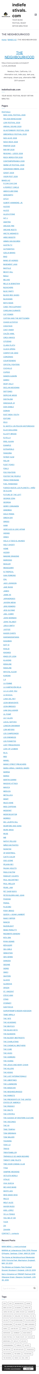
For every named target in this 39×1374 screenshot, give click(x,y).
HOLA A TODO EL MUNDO (14, 541)
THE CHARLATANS (11, 1042)
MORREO (7, 818)
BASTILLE (7, 268)
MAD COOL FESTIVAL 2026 (14, 115)
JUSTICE (6, 629)
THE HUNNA (8, 1061)
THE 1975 (7, 1018)
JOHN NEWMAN (9, 618)
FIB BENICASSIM (7, 1324)
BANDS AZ (6, 180)
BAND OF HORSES (10, 260)
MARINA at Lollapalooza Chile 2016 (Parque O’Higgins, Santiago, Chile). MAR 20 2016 (19, 1251)
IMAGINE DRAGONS (11, 556)
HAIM (5, 525)
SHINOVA (7, 961)
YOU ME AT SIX (9, 1218)
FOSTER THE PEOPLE (12, 476)
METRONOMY (6, 1332)
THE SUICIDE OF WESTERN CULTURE (18, 1118)
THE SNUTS (8, 1110)
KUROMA (7, 676)
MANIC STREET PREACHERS (14, 764)
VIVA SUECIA (8, 1183)
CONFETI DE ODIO (10, 353)
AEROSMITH (8, 195)
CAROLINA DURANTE (12, 310)
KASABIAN (7, 641)
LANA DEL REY (9, 699)
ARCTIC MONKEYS (10, 233)
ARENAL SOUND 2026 (12, 126)
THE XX (6, 1125)
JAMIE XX (7, 595)
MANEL (6, 760)
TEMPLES (18, 1345)
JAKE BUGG (8, 587)
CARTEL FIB (27, 1307)
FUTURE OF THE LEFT (12, 495)
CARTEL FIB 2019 (19, 1311)
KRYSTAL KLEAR (10, 672)
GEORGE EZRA (9, 498)
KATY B (6, 645)
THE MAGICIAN (9, 1088)
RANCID (6, 922)
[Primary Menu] (35, 14)
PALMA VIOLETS (10, 868)
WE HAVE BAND (9, 1187)
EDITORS (7, 418)
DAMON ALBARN (10, 376)
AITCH (6, 199)
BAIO (5, 257)
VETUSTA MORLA (10, 1176)
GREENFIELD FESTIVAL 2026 (15, 134)
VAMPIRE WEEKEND (11, 1172)
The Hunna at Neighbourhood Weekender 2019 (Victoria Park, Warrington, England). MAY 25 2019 (18, 1260)
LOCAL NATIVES (10, 722)
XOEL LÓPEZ (8, 1210)
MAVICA (6, 787)
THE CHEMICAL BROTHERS (14, 1045)
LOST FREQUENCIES (11, 745)
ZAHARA (6, 1229)
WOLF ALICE (8, 1202)
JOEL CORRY (8, 614)
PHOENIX (7, 899)
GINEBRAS (7, 510)
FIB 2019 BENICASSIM (17, 1320)
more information (16, 1369)
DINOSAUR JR (9, 403)
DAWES (6, 380)
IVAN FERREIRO (9, 575)
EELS (5, 422)
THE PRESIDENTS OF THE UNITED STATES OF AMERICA (17, 1100)
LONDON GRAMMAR (11, 726)
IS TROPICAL (8, 572)
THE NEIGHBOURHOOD (12, 1092)
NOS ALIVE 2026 (10, 138)
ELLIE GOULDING (10, 430)
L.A (4, 679)
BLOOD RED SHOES (11, 295)
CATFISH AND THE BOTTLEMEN (16, 318)
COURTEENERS (9, 361)
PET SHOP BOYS (10, 891)
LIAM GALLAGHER (10, 710)
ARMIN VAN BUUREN (11, 241)
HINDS (6, 537)
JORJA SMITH (9, 626)
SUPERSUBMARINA (8, 1345)
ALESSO (6, 206)
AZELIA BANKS (9, 253)
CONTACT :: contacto (10, 1233)
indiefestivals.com (19, 10)
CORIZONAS (8, 357)
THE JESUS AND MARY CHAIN (15, 1065)
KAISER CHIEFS (9, 633)
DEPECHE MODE (10, 395)
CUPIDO (6, 372)
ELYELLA (7, 438)
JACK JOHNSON (10, 583)
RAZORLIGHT (8, 926)
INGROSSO (7, 560)
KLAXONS (7, 660)
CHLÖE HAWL (9, 334)
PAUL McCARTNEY (11, 880)
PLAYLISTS (30, 1337)
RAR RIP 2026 (8, 150)
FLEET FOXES (8, 465)
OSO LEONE (8, 860)
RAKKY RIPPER (9, 918)
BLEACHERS (8, 287)
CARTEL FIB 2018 (7, 1311)
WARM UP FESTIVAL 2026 (13, 165)
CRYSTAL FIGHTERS (11, 364)
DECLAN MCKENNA (11, 387)
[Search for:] (19, 1288)
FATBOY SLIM (8, 457)
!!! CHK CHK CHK (10, 183)
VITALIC (6, 1179)
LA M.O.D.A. (8, 695)
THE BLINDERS (9, 1034)
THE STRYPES (9, 1114)
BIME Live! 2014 (7, 1307)
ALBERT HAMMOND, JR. (13, 203)
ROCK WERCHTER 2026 (13, 157)
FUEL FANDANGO (10, 484)
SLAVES (6, 980)
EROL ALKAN (8, 441)
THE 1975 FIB (6, 1349)
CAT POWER (8, 314)
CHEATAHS (7, 326)
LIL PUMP (7, 714)
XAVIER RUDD (9, 1206)
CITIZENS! (7, 341)
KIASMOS (7, 652)
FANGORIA (7, 453)
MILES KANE (8, 803)
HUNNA (5, 1328)
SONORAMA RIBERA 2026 (13, 169)
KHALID (6, 649)
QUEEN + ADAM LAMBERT (14, 914)
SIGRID (6, 968)
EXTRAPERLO (8, 449)
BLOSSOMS (7, 299)
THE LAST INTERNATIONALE (15, 1076)
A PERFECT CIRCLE (11, 187)
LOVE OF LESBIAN (10, 749)
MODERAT (7, 810)
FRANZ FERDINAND (11, 480)
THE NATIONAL (28, 1353)
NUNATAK (7, 849)
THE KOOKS (8, 1072)
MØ (4, 837)
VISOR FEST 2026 (10, 176)
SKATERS (7, 976)
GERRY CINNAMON (11, 506)
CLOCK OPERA (9, 349)
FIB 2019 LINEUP (30, 1320)
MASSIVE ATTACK (10, 783)
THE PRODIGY (9, 1106)
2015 (10, 1303)
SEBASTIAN (8, 953)
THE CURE (7, 1049)
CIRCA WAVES (9, 337)
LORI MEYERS (8, 730)
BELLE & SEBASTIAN (11, 284)
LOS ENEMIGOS (9, 737)
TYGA (5, 1168)
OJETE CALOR (9, 857)
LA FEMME (7, 683)
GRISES (6, 521)
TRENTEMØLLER (10, 1152)
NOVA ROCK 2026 (10, 142)
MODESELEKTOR (10, 814)
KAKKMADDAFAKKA (11, 637)
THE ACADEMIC (9, 1022)
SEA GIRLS (7, 949)
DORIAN (6, 411)
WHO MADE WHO (10, 1195)
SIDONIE (6, 965)
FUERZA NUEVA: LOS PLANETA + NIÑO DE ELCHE (19, 489)
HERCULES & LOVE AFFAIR (14, 529)
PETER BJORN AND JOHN (13, 895)
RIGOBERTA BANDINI (11, 934)
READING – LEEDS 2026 (13, 153)
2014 (4, 1303)
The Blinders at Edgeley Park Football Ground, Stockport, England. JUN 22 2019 (19, 1268)
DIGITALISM (8, 399)
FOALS (6, 468)
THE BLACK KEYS (10, 1030)
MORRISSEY (17, 1332)
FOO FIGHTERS (9, 472)
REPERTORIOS (7, 1341)
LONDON (24, 1328)
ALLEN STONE (9, 214)
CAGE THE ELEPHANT (12, 307)
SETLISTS (23, 1341)
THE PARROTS (9, 1095)
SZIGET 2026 (8, 173)
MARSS (6, 776)
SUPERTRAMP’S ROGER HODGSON (17, 1011)
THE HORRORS (9, 1057)
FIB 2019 (5, 1320)
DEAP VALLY (8, 384)
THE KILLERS (8, 1068)
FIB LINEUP (18, 1324)
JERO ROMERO (9, 606)
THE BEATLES (9, 1026)
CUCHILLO (7, 368)
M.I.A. (5, 753)
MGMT (6, 799)
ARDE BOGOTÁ (9, 237)
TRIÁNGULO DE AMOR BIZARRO (16, 1156)
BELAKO (6, 280)
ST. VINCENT (8, 991)
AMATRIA (7, 222)
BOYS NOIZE (8, 303)
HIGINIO (6, 533)
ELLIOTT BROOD (10, 434)
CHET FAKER (8, 330)
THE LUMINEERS (10, 1084)
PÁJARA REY (8, 864)
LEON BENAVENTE (10, 703)
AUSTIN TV (7, 245)
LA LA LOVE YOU (10, 691)
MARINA (6, 772)
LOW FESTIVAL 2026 (11, 123)
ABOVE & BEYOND (10, 191)
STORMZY (7, 1003)
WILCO (6, 1199)
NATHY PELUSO (9, 841)
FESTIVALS (6, 112)
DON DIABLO (8, 407)
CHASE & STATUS (10, 322)
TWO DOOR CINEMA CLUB (14, 1164)
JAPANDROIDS (9, 599)
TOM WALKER (8, 1137)
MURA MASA (8, 830)
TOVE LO (7, 1145)
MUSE (5, 834)
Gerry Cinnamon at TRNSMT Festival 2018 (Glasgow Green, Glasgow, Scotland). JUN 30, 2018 (19, 1277)
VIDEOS (16, 1358)
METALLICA (8, 795)
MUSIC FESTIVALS (8, 1337)
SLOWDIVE (7, 984)
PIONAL (6, 903)
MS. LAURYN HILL (10, 822)
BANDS (28, 1303)
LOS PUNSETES (9, 741)
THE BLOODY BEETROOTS (14, 1038)
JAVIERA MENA (9, 602)
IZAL (5, 579)
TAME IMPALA (9, 1015)
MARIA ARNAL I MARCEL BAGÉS (16, 768)
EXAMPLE (7, 445)
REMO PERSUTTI (10, 930)
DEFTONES (7, 391)
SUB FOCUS (8, 1007)
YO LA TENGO (9, 1214)
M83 (5, 757)
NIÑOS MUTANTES (10, 845)
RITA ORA (7, 938)
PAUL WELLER (9, 884)
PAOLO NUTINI (9, 872)
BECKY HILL (8, 272)
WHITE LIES (8, 1191)
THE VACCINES (9, 1122)
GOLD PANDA (8, 514)
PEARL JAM (8, 887)
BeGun (6, 276)
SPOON (6, 988)
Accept (28, 1369)
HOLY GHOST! (9, 545)
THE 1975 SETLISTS (19, 1349)
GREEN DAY (8, 518)
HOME (5, 549)
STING (5, 999)
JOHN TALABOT (9, 622)
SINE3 (5, 972)
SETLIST (16, 1341)
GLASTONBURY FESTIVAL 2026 (16, 130)
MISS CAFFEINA (9, 807)
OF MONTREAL (9, 853)
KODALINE (7, 664)
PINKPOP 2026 (9, 146)
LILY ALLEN (8, 718)
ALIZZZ (6, 210)
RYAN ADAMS (8, 941)
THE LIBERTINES (10, 1080)
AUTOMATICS (8, 249)
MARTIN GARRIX (9, 780)
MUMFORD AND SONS (12, 826)
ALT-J (5, 218)
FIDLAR (6, 461)
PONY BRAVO (8, 911)
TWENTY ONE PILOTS (12, 1160)
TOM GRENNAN (9, 1133)
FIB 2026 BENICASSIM (12, 119)
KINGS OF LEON (9, 656)
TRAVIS (6, 1149)
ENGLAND (17, 1316)
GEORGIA (7, 502)
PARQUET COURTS (11, 876)
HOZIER (6, 552)
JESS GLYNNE (9, 610)
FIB (33, 1316)
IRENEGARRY (8, 568)
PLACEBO (7, 907)
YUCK (5, 1222)
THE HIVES (7, 1053)
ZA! (4, 1226)
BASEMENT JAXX (10, 264)
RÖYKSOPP (7, 945)
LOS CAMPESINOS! (11, 733)
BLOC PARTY (8, 291)
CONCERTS (30, 1311)
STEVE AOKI (8, 995)
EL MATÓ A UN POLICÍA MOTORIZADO (18, 426)
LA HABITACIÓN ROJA (12, 687)
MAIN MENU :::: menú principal (14, 1246)
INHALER (7, 564)
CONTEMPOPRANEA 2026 (14, 161)
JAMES (6, 591)
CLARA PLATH (9, 345)
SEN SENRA (8, 957)
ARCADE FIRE (8, 226)
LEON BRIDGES (9, 706)
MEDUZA (7, 791)
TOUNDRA (7, 1141)
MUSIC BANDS (27, 1332)
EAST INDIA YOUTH (11, 415)
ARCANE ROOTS (10, 230)
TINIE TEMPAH (9, 1129)
